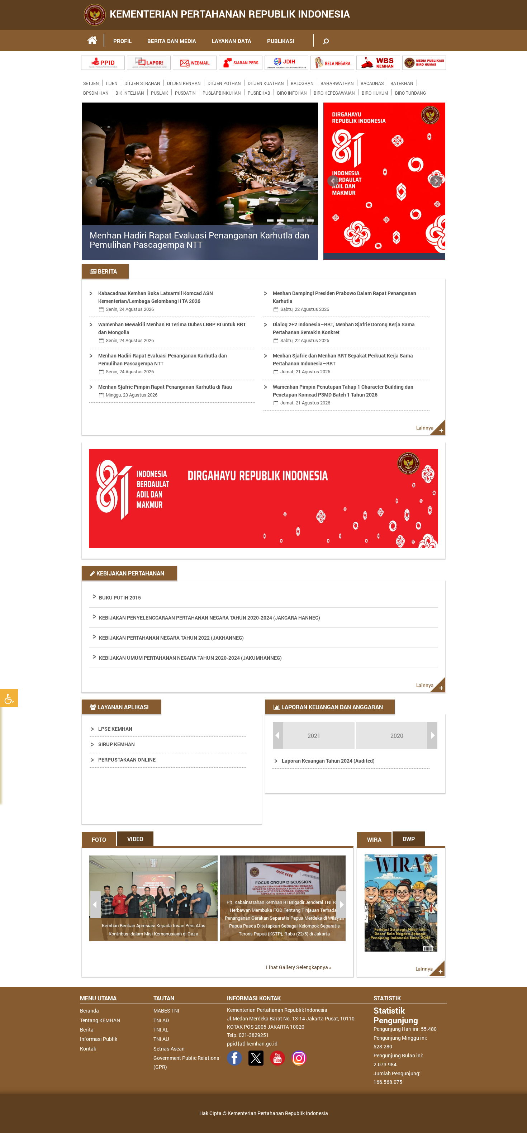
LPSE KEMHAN (115, 728)
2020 (396, 735)
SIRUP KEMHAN (116, 744)
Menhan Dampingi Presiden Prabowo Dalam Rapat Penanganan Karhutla (344, 301)
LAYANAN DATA (231, 40)
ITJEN (112, 81)
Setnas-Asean (169, 1048)
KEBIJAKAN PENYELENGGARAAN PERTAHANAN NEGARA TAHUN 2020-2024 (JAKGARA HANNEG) (209, 617)
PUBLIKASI (280, 40)
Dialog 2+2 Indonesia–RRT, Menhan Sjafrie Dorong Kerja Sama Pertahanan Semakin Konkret (344, 332)
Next (308, 181)
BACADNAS (372, 81)
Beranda (89, 1010)
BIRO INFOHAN (292, 91)
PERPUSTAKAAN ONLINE (127, 759)
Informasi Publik (98, 1038)
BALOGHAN (302, 81)
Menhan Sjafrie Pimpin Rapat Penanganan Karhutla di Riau (165, 390)
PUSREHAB (259, 91)
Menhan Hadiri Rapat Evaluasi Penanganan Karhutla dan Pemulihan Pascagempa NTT (199, 240)
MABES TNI (166, 1010)
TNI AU (161, 1038)
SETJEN (91, 81)
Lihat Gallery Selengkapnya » (299, 967)
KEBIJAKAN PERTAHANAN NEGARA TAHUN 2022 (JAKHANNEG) (171, 637)
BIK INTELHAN (129, 91)
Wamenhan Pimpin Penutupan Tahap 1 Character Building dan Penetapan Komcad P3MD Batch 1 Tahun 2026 (343, 394)
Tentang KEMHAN (100, 1020)
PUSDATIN (185, 91)
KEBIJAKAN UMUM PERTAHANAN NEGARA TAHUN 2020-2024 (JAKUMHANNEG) (190, 657)
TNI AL (160, 1029)
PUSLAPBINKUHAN (222, 91)
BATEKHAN (401, 81)
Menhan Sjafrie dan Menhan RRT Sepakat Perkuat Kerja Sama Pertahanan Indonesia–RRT (343, 363)
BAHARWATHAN (337, 81)
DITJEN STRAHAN (142, 81)
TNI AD (161, 1020)
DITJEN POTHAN (224, 81)
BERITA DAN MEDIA (171, 40)
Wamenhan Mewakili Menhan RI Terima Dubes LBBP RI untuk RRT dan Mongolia (172, 332)
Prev (91, 181)
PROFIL (122, 40)
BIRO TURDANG (410, 91)
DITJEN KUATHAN (266, 81)
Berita (87, 1029)
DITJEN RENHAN (184, 81)
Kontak (88, 1048)
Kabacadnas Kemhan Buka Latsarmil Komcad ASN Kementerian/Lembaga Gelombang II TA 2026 (155, 301)
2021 (314, 735)
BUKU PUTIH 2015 (120, 597)
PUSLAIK (159, 91)
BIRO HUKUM (375, 91)
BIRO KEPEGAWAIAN (334, 91)
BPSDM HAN (96, 91)
